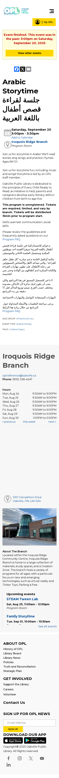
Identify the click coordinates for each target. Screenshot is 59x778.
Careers (8, 689)
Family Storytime (21, 616)
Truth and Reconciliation (19, 666)
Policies (8, 662)
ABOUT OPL (14, 643)
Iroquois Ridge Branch (29, 142)
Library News (11, 657)
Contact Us (14, 702)
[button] (51, 11)
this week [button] (29, 421)
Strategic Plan (12, 671)
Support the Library (16, 684)
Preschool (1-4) (25, 318)
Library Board (12, 653)
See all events (47, 626)
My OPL (48, 22)
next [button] (51, 421)
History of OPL (13, 649)
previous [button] (9, 421)
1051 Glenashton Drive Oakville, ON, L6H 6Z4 (27, 499)
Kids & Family (24, 324)
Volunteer (9, 694)
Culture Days (17, 329)
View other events (29, 53)
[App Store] (13, 740)
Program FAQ (11, 239)
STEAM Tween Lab (22, 599)
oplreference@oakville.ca (19, 375)
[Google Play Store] (35, 740)
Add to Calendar (22, 137)
